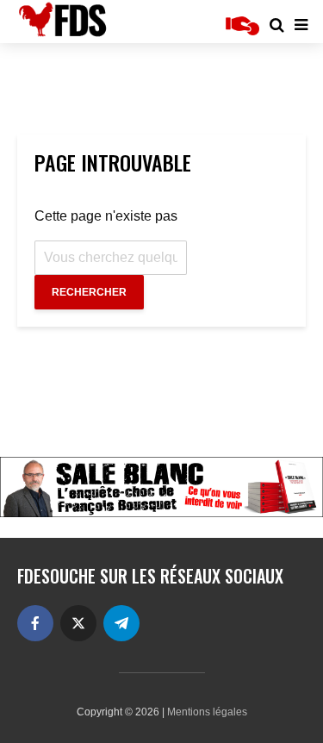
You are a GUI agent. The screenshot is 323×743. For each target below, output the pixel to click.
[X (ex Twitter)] (78, 623)
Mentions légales (207, 712)
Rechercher (89, 292)
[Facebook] (35, 623)
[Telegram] (121, 623)
